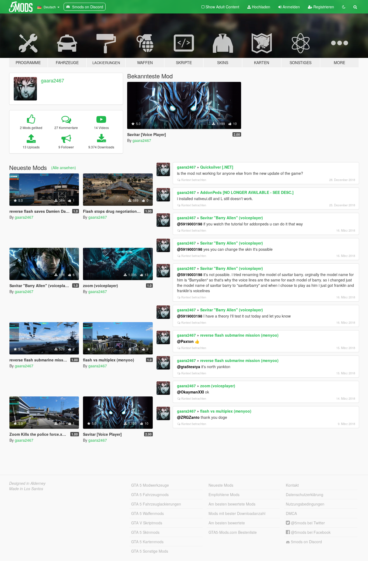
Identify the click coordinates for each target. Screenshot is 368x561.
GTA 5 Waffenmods (147, 513)
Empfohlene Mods (224, 494)
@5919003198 (189, 224)
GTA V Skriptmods (146, 522)
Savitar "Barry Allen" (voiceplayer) (231, 217)
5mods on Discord (306, 541)
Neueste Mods (221, 485)
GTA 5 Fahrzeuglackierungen (156, 504)
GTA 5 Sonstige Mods (149, 551)
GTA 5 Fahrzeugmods (150, 494)
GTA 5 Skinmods (145, 532)
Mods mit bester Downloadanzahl (237, 513)
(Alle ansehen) (63, 167)
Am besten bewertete (227, 522)
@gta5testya (188, 366)
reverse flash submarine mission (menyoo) (239, 335)
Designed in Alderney (27, 483)
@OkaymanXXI (190, 392)
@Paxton (185, 341)
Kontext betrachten (193, 179)
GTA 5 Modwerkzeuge (150, 485)
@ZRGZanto (188, 417)
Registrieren (323, 6)
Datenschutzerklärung (304, 494)
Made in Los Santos (26, 488)
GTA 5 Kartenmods (147, 541)
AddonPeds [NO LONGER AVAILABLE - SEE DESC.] (247, 192)
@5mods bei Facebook (310, 532)
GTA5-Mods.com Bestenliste (233, 532)
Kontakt (292, 485)
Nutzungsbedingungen (305, 504)
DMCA (291, 513)
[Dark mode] (343, 6)
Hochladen (260, 6)
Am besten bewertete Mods (232, 504)
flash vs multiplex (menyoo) (225, 411)
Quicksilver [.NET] (216, 167)
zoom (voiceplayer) (217, 385)
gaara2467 (52, 80)
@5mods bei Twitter (307, 522)
